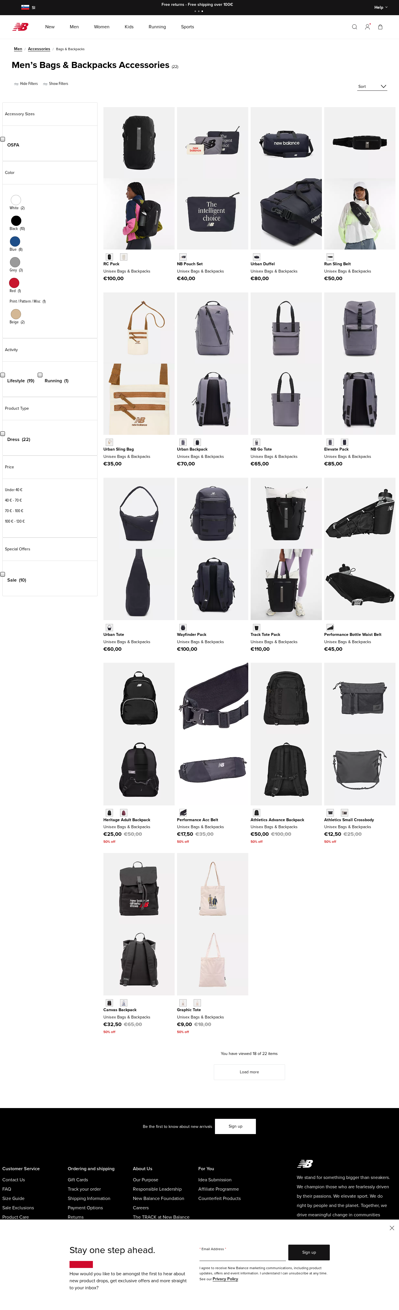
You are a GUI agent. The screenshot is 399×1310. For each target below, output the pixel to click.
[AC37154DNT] (183, 257)
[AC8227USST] (124, 257)
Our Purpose (145, 1180)
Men (18, 48)
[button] (367, 27)
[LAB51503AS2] (197, 1003)
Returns (76, 1217)
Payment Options (85, 1208)
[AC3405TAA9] (183, 442)
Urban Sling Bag (118, 449)
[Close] (392, 1227)
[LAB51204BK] (330, 627)
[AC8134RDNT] (256, 257)
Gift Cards (78, 1180)
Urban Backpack (192, 449)
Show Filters (58, 83)
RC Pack (111, 263)
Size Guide (13, 1198)
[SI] (24, 8)
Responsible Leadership (157, 1189)
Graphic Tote (189, 1009)
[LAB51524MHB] (124, 812)
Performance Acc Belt (197, 819)
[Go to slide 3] (203, 11)
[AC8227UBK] (109, 257)
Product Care (15, 1217)
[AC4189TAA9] (256, 442)
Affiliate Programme (218, 1189)
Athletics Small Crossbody (349, 819)
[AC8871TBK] (330, 257)
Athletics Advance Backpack (277, 819)
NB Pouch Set (190, 263)
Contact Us (13, 1180)
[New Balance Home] (23, 27)
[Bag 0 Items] (380, 26)
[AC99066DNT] (344, 442)
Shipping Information (89, 1198)
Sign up (235, 1126)
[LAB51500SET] (124, 1003)
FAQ (6, 1189)
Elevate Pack (336, 449)
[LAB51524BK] (109, 812)
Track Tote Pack (265, 634)
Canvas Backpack (119, 1009)
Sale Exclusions (18, 1208)
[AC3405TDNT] (197, 442)
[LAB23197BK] (256, 812)
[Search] (354, 27)
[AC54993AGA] (109, 442)
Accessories (39, 48)
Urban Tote (113, 634)
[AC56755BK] (256, 627)
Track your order (84, 1189)
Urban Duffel (263, 263)
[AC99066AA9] (330, 442)
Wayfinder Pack (191, 634)
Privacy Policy (225, 1278)
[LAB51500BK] (109, 1003)
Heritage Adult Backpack (126, 819)
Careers (141, 1208)
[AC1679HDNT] (183, 627)
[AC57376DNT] (109, 627)
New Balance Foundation (158, 1198)
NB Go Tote (261, 449)
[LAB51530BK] (330, 812)
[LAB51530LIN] (344, 812)
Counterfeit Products (219, 1198)
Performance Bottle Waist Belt (352, 634)
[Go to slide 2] (199, 11)
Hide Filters (28, 83)
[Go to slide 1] (196, 11)
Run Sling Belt (337, 263)
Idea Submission (215, 1180)
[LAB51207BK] (183, 812)
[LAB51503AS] (183, 1003)
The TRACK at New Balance (161, 1217)
